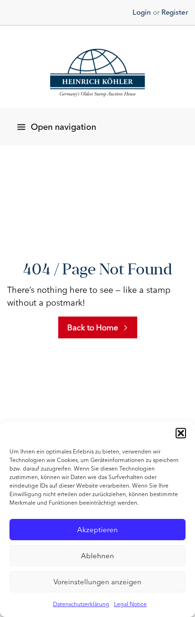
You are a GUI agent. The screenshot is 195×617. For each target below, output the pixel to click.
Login (142, 12)
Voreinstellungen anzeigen (97, 582)
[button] (181, 433)
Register (174, 12)
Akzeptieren (97, 530)
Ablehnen (97, 556)
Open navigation (63, 127)
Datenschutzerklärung (81, 604)
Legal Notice (130, 604)
